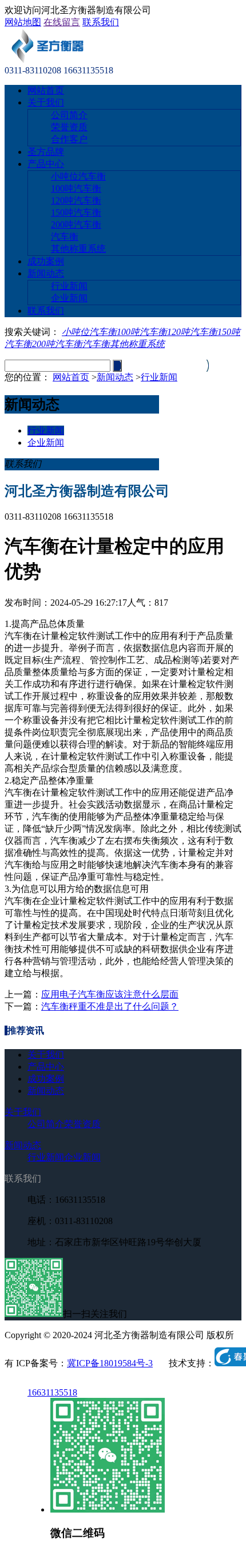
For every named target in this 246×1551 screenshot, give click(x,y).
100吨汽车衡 (76, 188)
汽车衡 (64, 236)
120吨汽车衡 (76, 200)
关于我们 (45, 102)
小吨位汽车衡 (78, 176)
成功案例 (45, 261)
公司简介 (69, 115)
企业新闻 (69, 298)
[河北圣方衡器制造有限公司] (47, 60)
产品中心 (45, 164)
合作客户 (69, 139)
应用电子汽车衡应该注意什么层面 (109, 994)
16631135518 (52, 1392)
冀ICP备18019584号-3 (110, 1363)
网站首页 (45, 90)
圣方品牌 (45, 152)
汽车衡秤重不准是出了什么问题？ (109, 1006)
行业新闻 (69, 286)
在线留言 (61, 22)
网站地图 (23, 22)
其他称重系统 (78, 249)
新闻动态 (45, 273)
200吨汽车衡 (76, 224)
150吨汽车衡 (76, 212)
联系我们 (100, 22)
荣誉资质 (69, 127)
